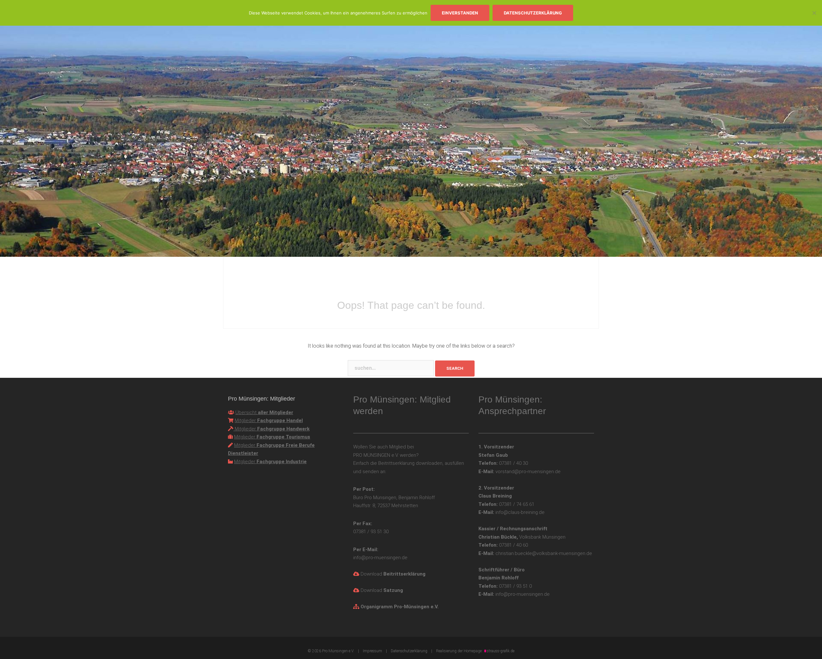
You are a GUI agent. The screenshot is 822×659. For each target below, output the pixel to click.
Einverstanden (460, 12)
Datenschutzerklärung (533, 12)
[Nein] (814, 13)
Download (393, 574)
